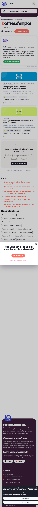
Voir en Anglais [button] (18, 255)
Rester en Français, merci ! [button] (18, 260)
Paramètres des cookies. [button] (18, 494)
